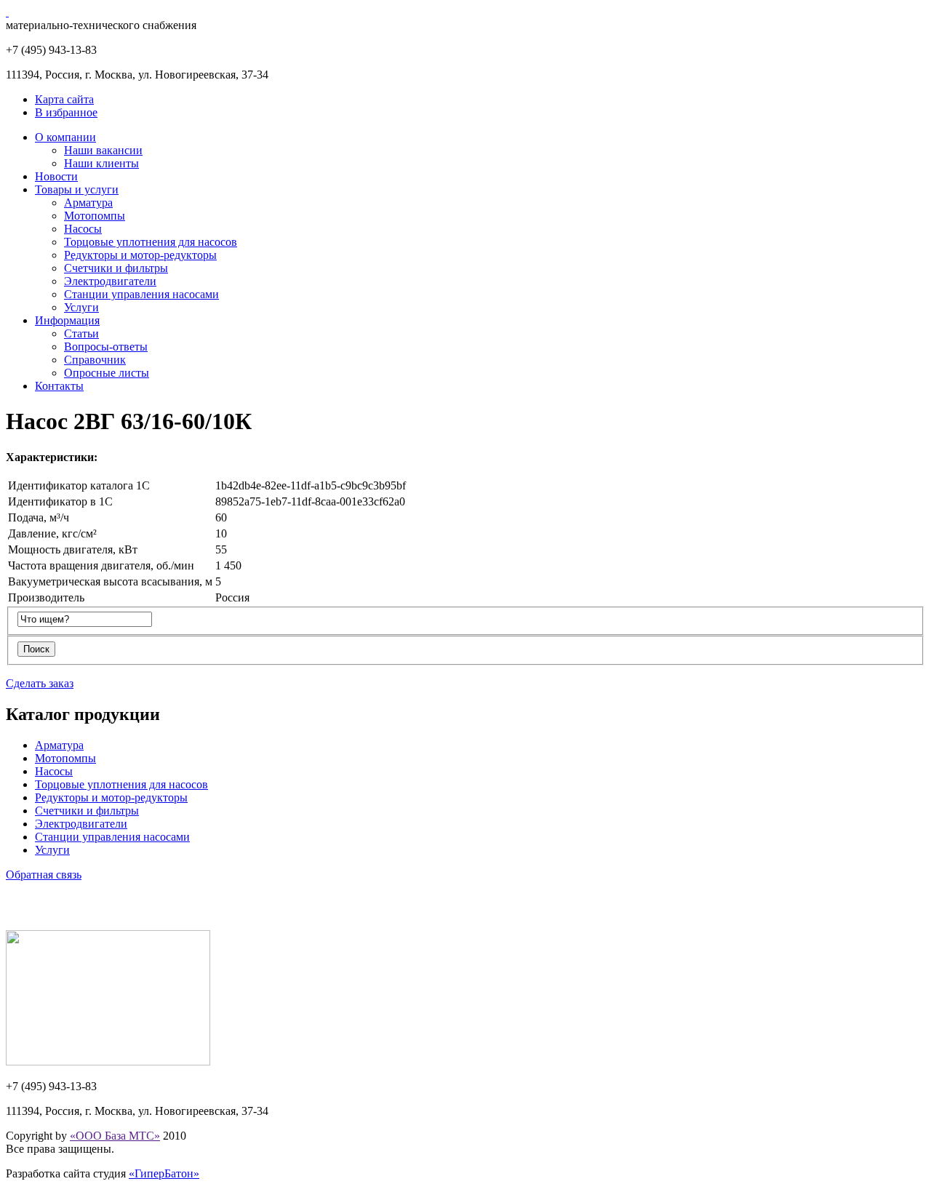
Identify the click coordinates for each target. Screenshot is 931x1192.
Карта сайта (64, 99)
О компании (65, 137)
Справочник (95, 359)
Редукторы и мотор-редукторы (140, 255)
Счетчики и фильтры (116, 268)
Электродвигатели (110, 281)
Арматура (88, 202)
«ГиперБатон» (164, 1173)
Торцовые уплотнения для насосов (150, 242)
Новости (56, 176)
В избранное (66, 112)
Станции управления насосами (141, 294)
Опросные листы (106, 373)
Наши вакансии (103, 150)
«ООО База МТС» (115, 1135)
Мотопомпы (94, 215)
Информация (67, 320)
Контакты (59, 386)
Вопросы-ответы (106, 346)
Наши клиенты (101, 163)
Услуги (81, 307)
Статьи (81, 333)
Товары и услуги (77, 189)
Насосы (83, 229)
